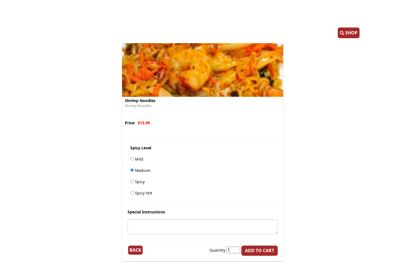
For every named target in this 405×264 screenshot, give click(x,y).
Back (135, 250)
